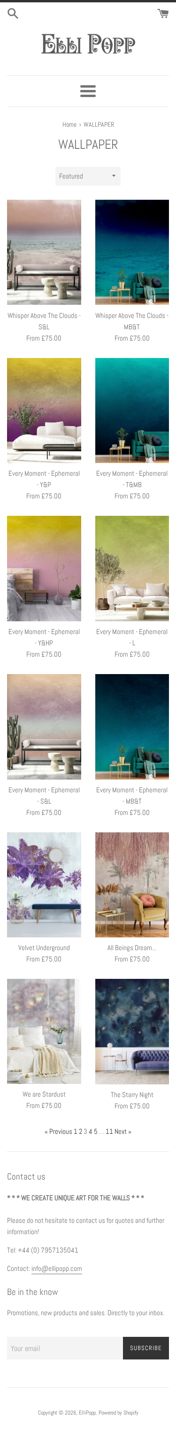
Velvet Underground (44, 947)
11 (109, 1131)
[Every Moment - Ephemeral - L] (132, 568)
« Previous (58, 1131)
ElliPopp (87, 1412)
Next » (123, 1131)
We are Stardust (44, 1094)
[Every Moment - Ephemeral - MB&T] (132, 727)
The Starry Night (132, 1094)
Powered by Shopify (118, 1412)
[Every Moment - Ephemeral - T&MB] (132, 411)
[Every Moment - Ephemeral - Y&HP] (44, 568)
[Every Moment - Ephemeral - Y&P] (44, 411)
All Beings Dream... (131, 947)
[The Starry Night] (132, 1031)
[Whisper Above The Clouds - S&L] (44, 252)
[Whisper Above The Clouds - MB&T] (132, 252)
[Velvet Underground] (44, 885)
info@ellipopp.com (56, 1268)
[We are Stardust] (44, 1031)
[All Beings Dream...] (132, 885)
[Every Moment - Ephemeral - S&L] (44, 727)
